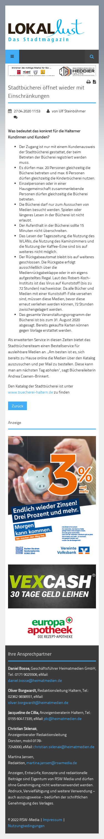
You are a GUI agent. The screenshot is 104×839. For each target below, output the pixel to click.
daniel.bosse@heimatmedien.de (35, 680)
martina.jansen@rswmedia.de (51, 762)
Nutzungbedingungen (26, 825)
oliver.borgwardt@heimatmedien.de (38, 702)
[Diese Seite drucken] (89, 82)
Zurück (17, 405)
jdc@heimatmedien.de (63, 718)
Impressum (52, 819)
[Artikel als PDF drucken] (94, 82)
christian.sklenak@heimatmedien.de (63, 746)
